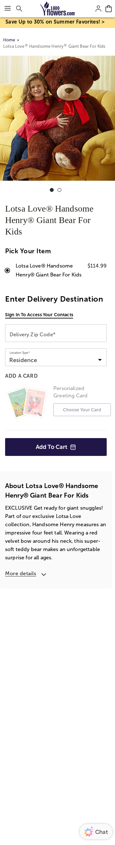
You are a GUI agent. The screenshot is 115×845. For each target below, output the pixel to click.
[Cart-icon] (108, 8)
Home (9, 40)
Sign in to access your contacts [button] (39, 314)
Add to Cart (51, 447)
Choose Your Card (82, 409)
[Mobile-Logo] (57, 8)
